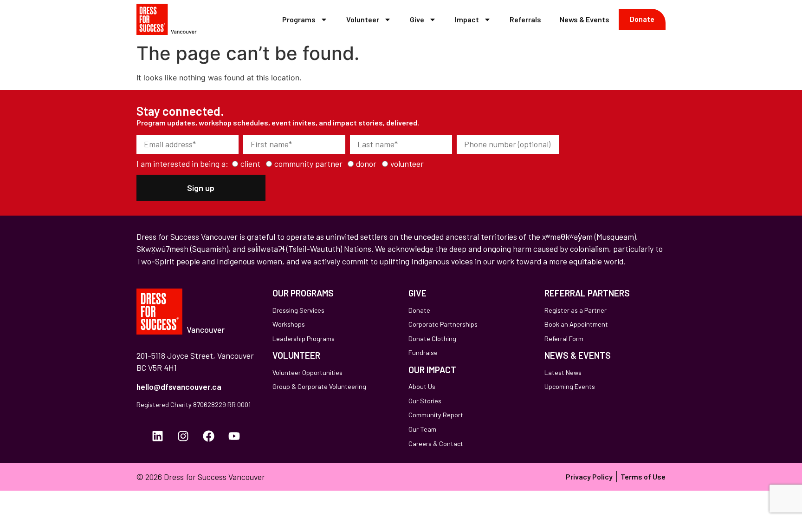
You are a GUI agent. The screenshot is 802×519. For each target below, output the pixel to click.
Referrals (525, 19)
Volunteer (362, 19)
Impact (467, 19)
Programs (299, 19)
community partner (308, 164)
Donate (642, 18)
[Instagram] (183, 436)
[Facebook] (208, 436)
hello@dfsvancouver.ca (178, 386)
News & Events (584, 19)
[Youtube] (234, 436)
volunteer (407, 164)
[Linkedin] (157, 436)
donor (366, 164)
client (250, 164)
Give (417, 19)
